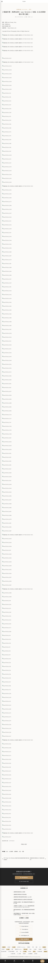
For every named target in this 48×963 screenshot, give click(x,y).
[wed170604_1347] (24, 736)
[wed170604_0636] (24, 395)
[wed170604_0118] (24, 97)
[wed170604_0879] (24, 519)
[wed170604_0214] (24, 159)
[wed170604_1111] (24, 647)
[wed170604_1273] (24, 717)
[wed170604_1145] (24, 678)
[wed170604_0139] (24, 113)
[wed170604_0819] (24, 465)
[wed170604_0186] (24, 144)
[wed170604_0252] (24, 190)
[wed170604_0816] (24, 461)
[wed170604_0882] (24, 527)
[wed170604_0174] (24, 136)
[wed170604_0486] (24, 318)
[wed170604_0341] (24, 233)
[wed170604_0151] (24, 116)
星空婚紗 (29, 951)
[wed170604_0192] (24, 147)
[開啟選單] (2, 1)
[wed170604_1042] (24, 616)
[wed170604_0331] (24, 221)
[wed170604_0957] (24, 577)
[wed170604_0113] (24, 93)
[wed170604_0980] (24, 593)
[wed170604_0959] (24, 581)
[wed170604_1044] (24, 620)
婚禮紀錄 (45, 951)
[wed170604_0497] (24, 329)
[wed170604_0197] (24, 151)
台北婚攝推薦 (30, 953)
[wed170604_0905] (24, 543)
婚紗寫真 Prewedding (21, 947)
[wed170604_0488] (24, 322)
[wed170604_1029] (24, 605)
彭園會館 (16, 851)
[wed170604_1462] (24, 790)
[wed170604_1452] (24, 787)
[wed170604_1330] (24, 728)
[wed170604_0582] (24, 376)
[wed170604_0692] (24, 411)
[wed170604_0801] (24, 438)
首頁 (30, 9)
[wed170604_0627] (24, 391)
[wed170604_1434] (24, 779)
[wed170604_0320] (24, 217)
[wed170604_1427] (24, 771)
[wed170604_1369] (24, 748)
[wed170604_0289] (24, 206)
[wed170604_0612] (24, 388)
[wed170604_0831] (24, 481)
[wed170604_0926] (24, 554)
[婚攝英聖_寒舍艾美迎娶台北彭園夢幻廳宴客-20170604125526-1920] (24, 47)
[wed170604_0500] (24, 333)
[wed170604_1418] (24, 767)
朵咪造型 (3, 949)
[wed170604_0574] (24, 372)
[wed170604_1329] (24, 725)
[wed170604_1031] (24, 608)
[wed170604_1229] (24, 697)
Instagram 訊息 (25, 881)
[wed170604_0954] (24, 573)
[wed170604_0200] (24, 155)
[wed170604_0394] (24, 271)
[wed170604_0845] (24, 492)
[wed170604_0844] (24, 488)
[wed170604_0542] (24, 353)
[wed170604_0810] (24, 453)
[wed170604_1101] (24, 635)
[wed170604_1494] (24, 802)
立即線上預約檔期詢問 (24, 939)
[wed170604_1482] (24, 794)
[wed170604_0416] (24, 287)
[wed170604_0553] (24, 364)
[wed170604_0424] (24, 291)
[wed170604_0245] (24, 178)
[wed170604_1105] (24, 643)
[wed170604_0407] (24, 283)
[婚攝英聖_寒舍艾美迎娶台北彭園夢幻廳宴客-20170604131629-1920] (24, 43)
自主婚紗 (13, 947)
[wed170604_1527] (24, 837)
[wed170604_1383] (24, 759)
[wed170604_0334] (24, 225)
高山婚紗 (8, 949)
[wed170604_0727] (24, 419)
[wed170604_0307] (24, 213)
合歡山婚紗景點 (3, 951)
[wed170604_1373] (24, 756)
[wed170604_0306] (24, 209)
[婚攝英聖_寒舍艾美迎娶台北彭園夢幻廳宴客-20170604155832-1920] (24, 35)
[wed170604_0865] (24, 508)
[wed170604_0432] (24, 295)
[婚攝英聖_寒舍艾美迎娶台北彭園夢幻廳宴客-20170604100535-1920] (24, 51)
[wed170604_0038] (24, 70)
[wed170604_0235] (24, 171)
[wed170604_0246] (24, 182)
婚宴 (12, 949)
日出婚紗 (35, 949)
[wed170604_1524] (24, 829)
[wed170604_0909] (24, 546)
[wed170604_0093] (24, 89)
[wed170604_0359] (24, 248)
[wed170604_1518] (24, 821)
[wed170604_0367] (24, 256)
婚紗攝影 (44, 947)
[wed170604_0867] (24, 512)
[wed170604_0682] (24, 407)
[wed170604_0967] (24, 585)
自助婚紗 (8, 947)
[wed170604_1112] (24, 651)
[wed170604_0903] (24, 539)
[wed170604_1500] (24, 806)
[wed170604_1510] (24, 814)
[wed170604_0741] (24, 422)
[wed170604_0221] (24, 163)
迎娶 (17, 951)
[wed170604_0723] (24, 415)
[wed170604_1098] (24, 632)
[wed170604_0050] (24, 74)
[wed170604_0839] (24, 484)
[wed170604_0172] (24, 132)
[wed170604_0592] (24, 380)
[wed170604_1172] (24, 690)
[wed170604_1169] (24, 686)
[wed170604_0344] (24, 237)
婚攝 (36, 947)
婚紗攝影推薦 (40, 951)
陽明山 (34, 951)
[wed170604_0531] (24, 341)
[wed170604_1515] (24, 818)
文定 (20, 851)
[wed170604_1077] (24, 628)
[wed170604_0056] (24, 82)
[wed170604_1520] (24, 825)
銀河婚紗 (35, 953)
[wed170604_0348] (24, 240)
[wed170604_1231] (24, 701)
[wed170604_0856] (24, 496)
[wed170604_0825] (24, 473)
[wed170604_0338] (24, 229)
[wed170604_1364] (24, 744)
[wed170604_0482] (24, 314)
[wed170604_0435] (24, 299)
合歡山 (30, 949)
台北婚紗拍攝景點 (11, 951)
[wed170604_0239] (24, 175)
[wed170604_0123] (24, 101)
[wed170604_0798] (24, 434)
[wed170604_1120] (24, 659)
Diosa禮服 (19, 953)
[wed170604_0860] (24, 504)
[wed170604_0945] (24, 558)
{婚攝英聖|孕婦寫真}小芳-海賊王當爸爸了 (37, 859)
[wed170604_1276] (24, 721)
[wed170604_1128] (24, 666)
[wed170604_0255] (24, 194)
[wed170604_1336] (24, 732)
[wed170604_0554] (24, 368)
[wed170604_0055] (24, 78)
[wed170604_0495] (24, 326)
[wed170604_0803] (24, 446)
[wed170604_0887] (24, 531)
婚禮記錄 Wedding (22, 9)
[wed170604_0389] (24, 267)
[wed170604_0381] (24, 264)
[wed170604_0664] (24, 399)
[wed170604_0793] (24, 430)
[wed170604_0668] (24, 403)
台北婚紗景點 (13, 953)
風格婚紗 (40, 949)
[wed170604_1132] (24, 670)
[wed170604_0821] (24, 469)
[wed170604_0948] (24, 566)
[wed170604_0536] (24, 345)
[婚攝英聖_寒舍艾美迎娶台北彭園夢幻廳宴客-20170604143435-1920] (24, 39)
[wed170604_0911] (24, 550)
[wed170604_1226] (24, 694)
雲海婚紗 (24, 953)
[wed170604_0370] (24, 260)
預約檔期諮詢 (25, 877)
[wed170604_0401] (24, 279)
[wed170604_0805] (24, 450)
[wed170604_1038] (24, 612)
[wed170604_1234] (24, 705)
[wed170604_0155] (24, 120)
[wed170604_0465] (24, 310)
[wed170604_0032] (24, 66)
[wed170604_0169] (24, 128)
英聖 (23, 851)
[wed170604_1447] (24, 783)
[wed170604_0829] (24, 477)
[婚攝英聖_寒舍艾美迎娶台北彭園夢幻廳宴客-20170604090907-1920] (24, 62)
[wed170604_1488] (24, 798)
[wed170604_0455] (24, 302)
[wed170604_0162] (24, 124)
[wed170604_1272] (24, 713)
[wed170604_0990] (24, 597)
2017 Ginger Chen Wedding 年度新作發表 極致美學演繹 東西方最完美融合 (16, 859)
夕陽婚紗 (45, 949)
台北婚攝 (11, 851)
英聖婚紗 (28, 947)
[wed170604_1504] (24, 810)
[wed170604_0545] (24, 357)
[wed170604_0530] (24, 337)
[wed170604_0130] (24, 109)
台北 (7, 851)
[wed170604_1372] (24, 752)
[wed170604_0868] (24, 515)
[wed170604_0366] (24, 252)
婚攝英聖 (3, 947)
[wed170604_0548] (24, 360)
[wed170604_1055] (24, 624)
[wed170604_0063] (24, 85)
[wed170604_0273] (24, 202)
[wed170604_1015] (24, 601)
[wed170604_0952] (24, 570)
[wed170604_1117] (24, 655)
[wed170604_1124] (24, 663)
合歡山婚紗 (25, 949)
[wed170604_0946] (24, 562)
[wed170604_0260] (24, 198)
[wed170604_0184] (24, 140)
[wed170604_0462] (24, 306)
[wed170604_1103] (24, 639)
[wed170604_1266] (24, 709)
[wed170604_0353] (24, 244)
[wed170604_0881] (24, 523)
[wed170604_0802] (24, 442)
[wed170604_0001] (24, 58)
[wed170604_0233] (24, 167)
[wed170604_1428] (24, 775)
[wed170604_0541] (24, 349)
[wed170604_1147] (24, 682)
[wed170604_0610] (24, 384)
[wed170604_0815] (24, 457)
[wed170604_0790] (24, 426)
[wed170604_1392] (24, 763)
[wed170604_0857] (24, 500)
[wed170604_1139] (24, 674)
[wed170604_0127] (24, 105)
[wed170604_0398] (24, 275)
